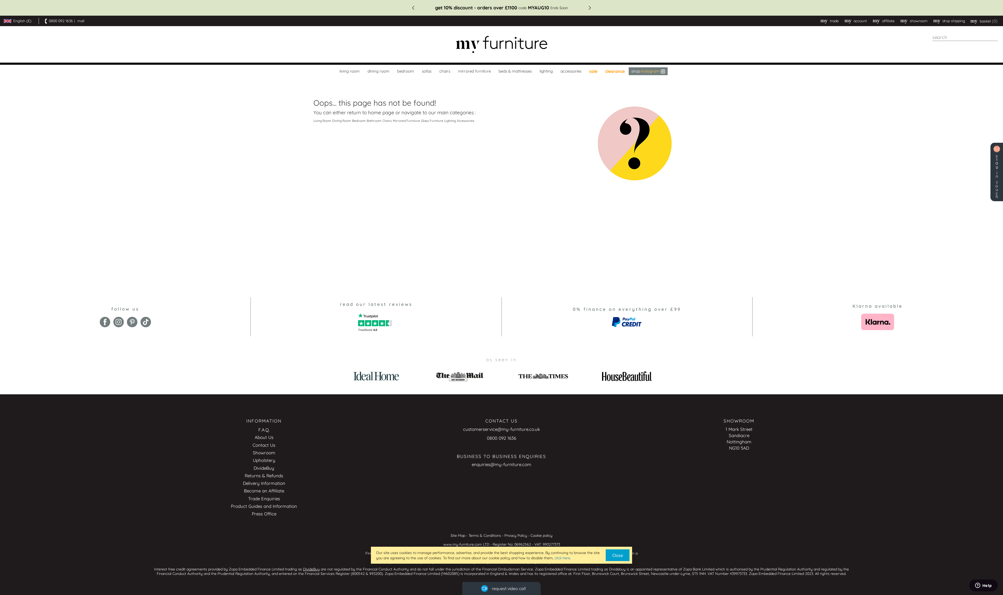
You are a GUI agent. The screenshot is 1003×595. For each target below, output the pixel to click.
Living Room (322, 121)
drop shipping (953, 21)
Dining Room (341, 121)
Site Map (458, 535)
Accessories (465, 121)
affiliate (888, 21)
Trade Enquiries (264, 498)
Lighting (450, 121)
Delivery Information (264, 483)
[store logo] (501, 44)
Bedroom (359, 121)
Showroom (919, 21)
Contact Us (264, 445)
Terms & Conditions (485, 535)
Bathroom (374, 121)
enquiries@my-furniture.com (501, 464)
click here (562, 558)
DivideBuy (264, 468)
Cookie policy (541, 535)
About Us (264, 437)
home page (381, 112)
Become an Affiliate (264, 490)
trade (834, 21)
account (860, 21)
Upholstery (264, 460)
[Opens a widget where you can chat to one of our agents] (983, 585)
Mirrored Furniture (406, 121)
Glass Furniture (432, 121)
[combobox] (965, 37)
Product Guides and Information (264, 506)
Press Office (264, 513)
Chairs (387, 121)
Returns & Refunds (264, 475)
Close (617, 555)
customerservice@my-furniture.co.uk (501, 429)
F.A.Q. (264, 429)
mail (80, 21)
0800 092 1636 (61, 21)
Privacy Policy (515, 535)
